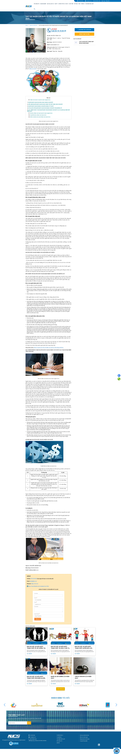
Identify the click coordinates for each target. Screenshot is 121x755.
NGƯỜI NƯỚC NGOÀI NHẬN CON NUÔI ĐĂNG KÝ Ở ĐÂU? (40, 106)
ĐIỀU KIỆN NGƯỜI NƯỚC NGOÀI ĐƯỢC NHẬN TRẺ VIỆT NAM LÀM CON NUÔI (45, 104)
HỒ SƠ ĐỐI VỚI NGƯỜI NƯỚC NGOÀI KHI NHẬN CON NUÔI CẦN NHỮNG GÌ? (44, 108)
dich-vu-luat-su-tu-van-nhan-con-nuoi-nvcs (39, 117)
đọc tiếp (29, 653)
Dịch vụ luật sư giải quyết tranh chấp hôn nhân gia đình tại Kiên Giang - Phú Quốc (36, 678)
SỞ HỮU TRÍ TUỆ (61, 3)
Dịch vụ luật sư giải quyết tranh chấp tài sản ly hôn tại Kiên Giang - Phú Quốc (60, 648)
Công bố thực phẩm (83, 740)
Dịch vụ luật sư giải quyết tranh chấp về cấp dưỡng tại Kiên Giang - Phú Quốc (36, 648)
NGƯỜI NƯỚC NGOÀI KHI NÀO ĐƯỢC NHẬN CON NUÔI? (40, 102)
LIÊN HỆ (58, 742)
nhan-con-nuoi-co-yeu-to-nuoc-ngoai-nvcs (39, 99)
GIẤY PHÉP (71, 3)
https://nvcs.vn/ (34, 583)
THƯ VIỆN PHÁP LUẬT (89, 3)
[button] (116, 704)
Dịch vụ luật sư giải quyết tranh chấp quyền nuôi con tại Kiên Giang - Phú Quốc (83, 648)
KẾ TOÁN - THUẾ (77, 3)
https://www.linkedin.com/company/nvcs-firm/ (38, 586)
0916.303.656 (80, 0)
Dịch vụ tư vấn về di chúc (84, 735)
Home (27, 25)
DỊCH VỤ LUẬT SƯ (50, 3)
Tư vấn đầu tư (59, 737)
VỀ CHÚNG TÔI (36, 3)
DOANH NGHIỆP (43, 3)
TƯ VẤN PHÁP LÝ (60, 735)
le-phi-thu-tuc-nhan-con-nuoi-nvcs (37, 115)
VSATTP (56, 3)
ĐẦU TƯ (66, 3)
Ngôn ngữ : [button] (105, 0)
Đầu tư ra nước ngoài (84, 737)
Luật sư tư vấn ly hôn (33, 25)
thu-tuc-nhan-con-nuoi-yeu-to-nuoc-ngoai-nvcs (40, 113)
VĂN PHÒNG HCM (97, 0)
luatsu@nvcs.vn (89, 0)
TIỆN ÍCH (82, 3)
